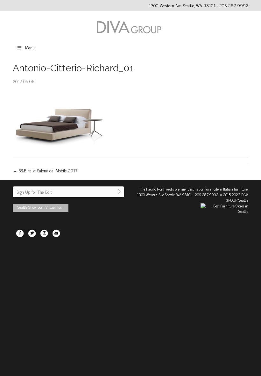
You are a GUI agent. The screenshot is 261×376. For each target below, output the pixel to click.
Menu (30, 47)
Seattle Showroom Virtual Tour (41, 207)
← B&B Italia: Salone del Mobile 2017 (45, 170)
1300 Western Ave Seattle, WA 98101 (164, 195)
